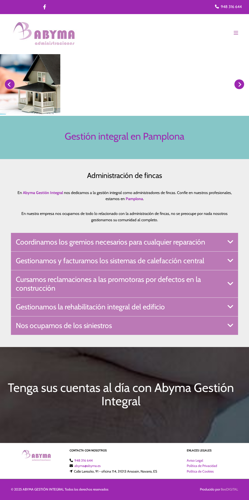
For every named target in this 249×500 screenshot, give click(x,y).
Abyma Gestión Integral (43, 192)
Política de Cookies (200, 471)
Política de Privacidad (202, 466)
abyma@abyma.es (87, 466)
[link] (230, 242)
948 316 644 (231, 6)
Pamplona (134, 198)
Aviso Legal (195, 460)
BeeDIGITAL (229, 489)
